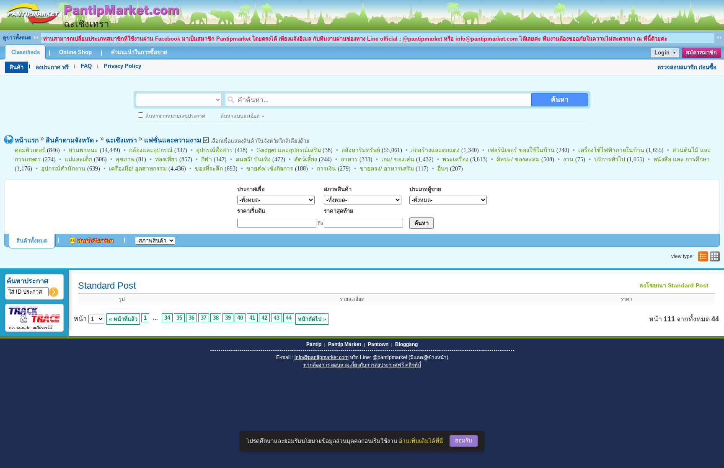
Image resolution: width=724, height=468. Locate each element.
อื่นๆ (442, 168)
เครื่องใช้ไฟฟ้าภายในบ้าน (611, 150)
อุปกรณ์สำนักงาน (63, 168)
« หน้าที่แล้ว (123, 319)
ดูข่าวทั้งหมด (17, 38)
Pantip (313, 344)
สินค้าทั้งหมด (31, 241)
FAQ (86, 66)
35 (179, 318)
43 (276, 318)
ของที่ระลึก (209, 168)
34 (167, 318)
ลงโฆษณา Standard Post (673, 285)
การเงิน (326, 168)
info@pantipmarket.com (322, 357)
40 (240, 318)
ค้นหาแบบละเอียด (240, 116)
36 (191, 318)
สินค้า (16, 67)
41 (252, 318)
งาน (568, 159)
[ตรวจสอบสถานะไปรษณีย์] (34, 327)
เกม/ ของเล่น (397, 159)
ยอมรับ (463, 440)
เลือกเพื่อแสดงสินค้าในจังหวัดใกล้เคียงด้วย (259, 141)
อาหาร (349, 159)
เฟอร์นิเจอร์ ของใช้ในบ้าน (521, 150)
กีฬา (206, 159)
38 (216, 318)
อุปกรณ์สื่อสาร (214, 150)
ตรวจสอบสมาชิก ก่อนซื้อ (686, 67)
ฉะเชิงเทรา (121, 140)
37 (204, 318)
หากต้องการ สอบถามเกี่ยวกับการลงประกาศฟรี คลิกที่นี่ (362, 365)
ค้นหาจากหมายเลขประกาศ (175, 116)
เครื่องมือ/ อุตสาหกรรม (138, 168)
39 (228, 318)
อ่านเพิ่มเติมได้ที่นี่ (421, 441)
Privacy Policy (122, 66)
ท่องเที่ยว (166, 159)
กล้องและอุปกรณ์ (151, 150)
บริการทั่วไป (609, 159)
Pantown (378, 344)
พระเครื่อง (455, 159)
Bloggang (406, 344)
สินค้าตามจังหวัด (72, 140)
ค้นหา (560, 99)
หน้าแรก (27, 140)
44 (289, 318)
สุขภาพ (125, 159)
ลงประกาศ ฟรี (52, 67)
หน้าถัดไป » (312, 319)
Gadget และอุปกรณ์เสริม (288, 150)
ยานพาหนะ (83, 150)
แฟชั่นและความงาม (172, 140)
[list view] (702, 256)
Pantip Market (344, 344)
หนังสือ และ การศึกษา (681, 159)
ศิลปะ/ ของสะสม (518, 159)
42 (264, 318)
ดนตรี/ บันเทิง (253, 159)
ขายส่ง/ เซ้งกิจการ (269, 168)
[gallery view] (714, 256)
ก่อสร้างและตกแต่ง (435, 150)
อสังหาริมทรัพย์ (360, 150)
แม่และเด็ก (78, 159)
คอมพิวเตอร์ (30, 150)
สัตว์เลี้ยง (305, 159)
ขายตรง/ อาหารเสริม (386, 168)
